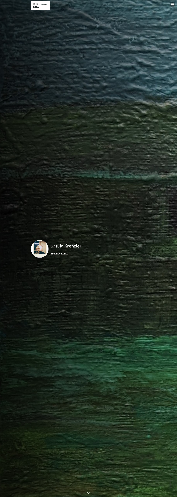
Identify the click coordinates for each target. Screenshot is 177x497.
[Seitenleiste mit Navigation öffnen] (172, 4)
